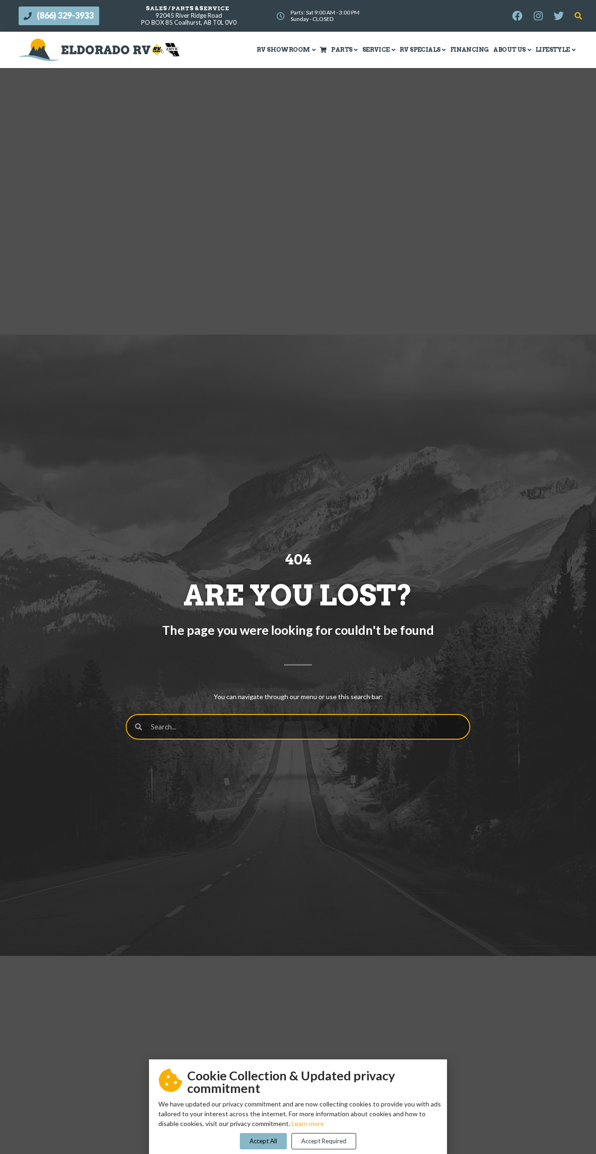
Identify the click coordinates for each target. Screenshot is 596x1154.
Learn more (307, 1123)
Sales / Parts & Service (187, 8)
